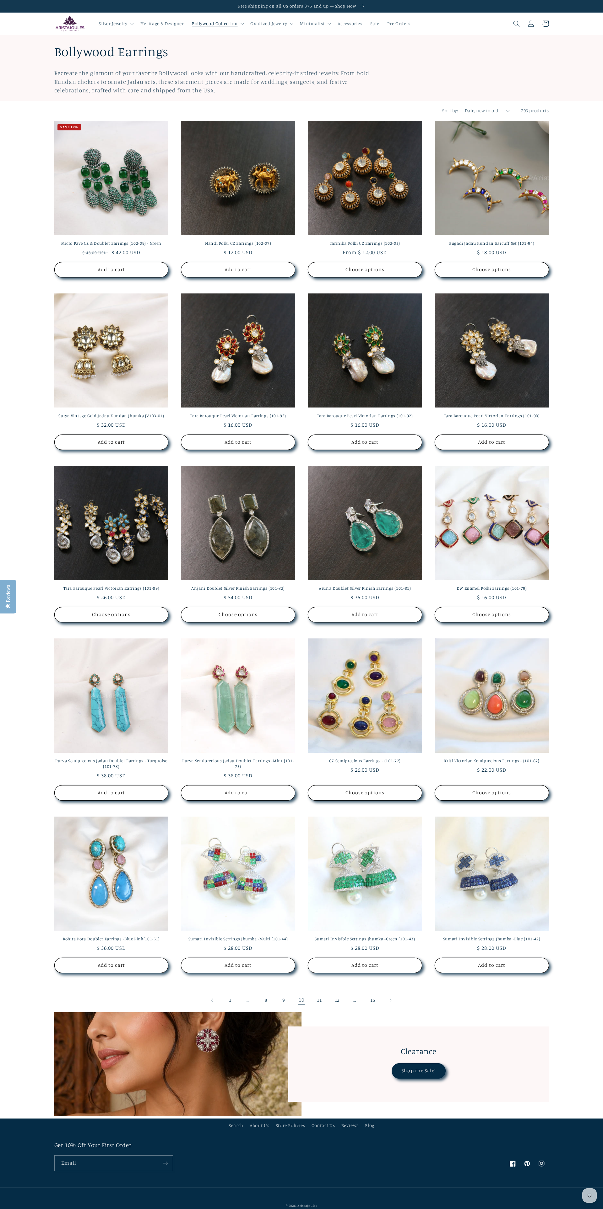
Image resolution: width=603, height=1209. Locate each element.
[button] (115, 23)
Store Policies (290, 1125)
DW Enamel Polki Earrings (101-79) (492, 588)
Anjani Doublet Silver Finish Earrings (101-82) (238, 588)
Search (236, 1125)
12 (337, 1000)
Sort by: (450, 110)
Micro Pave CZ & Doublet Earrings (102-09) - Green (111, 243)
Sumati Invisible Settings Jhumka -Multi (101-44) (238, 938)
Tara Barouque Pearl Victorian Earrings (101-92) (365, 415)
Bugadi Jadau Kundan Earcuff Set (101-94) (491, 243)
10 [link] (301, 1000)
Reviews (350, 1125)
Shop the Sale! (418, 1071)
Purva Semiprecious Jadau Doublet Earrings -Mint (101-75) (238, 763)
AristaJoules (307, 1205)
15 (372, 1000)
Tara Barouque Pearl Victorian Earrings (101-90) (492, 415)
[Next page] (390, 1000)
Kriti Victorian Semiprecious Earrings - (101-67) (492, 760)
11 (319, 1000)
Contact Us (323, 1125)
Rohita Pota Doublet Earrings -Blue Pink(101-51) (111, 938)
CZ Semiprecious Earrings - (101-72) (365, 760)
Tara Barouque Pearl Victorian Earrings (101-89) (111, 588)
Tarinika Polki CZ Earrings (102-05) (365, 243)
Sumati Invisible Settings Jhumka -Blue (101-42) (492, 938)
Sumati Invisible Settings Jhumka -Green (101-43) (365, 938)
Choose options (364, 269)
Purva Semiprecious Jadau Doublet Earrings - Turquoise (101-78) (111, 763)
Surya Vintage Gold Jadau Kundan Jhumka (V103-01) (111, 415)
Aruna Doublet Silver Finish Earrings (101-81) (365, 588)
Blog (369, 1125)
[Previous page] (212, 1000)
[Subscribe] (165, 1163)
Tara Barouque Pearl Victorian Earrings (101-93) (238, 415)
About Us (259, 1125)
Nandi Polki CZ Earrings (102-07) (238, 243)
